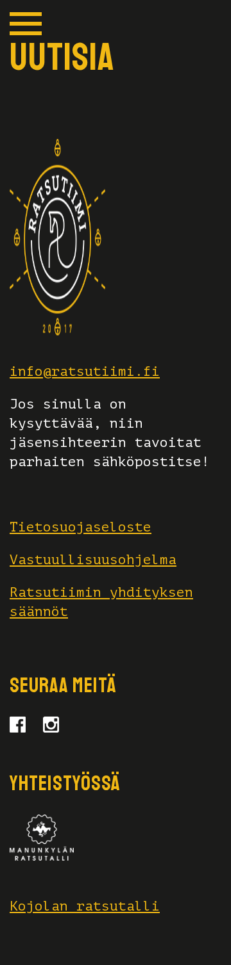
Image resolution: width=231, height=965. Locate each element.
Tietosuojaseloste (80, 527)
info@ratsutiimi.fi (85, 371)
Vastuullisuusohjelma (93, 559)
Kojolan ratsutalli (85, 906)
